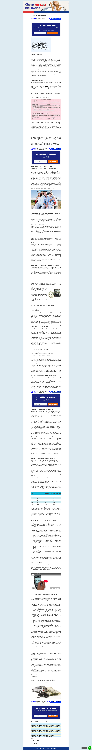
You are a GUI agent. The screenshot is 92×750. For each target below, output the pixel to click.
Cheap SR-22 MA (39, 735)
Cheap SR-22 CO (33, 730)
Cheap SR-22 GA (33, 735)
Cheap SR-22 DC (57, 727)
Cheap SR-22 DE (33, 732)
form (40, 619)
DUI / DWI (44, 11)
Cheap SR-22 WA (57, 726)
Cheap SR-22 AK (33, 725)
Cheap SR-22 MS (45, 725)
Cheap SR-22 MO (45, 726)
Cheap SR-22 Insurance (28, 11)
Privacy (59, 11)
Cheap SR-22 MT (45, 727)
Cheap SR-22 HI (33, 736)
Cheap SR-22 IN (39, 726)
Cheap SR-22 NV (45, 730)
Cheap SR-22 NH (45, 731)
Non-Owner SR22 (38, 11)
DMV (59, 60)
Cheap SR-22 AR (33, 727)
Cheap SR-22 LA (39, 731)
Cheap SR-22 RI (51, 730)
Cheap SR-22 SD (51, 732)
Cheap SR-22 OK (51, 726)
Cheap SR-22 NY (45, 735)
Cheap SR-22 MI (39, 736)
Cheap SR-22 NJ (45, 732)
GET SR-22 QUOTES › (53, 32)
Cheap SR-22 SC (51, 731)
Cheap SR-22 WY (57, 731)
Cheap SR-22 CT (33, 731)
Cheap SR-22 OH (51, 725)
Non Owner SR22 (34, 137)
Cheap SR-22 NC (45, 736)
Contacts (64, 11)
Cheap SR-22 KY (39, 730)
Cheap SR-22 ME (39, 732)
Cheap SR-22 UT (51, 736)
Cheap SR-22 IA (39, 727)
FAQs (49, 11)
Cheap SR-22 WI (57, 730)
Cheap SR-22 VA (57, 725)
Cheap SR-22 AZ (33, 726)
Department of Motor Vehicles (51, 86)
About (56, 11)
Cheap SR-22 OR (51, 727)
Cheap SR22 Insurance (45, 748)
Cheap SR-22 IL (39, 725)
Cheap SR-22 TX (51, 735)
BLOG (52, 11)
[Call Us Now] (89, 748)
